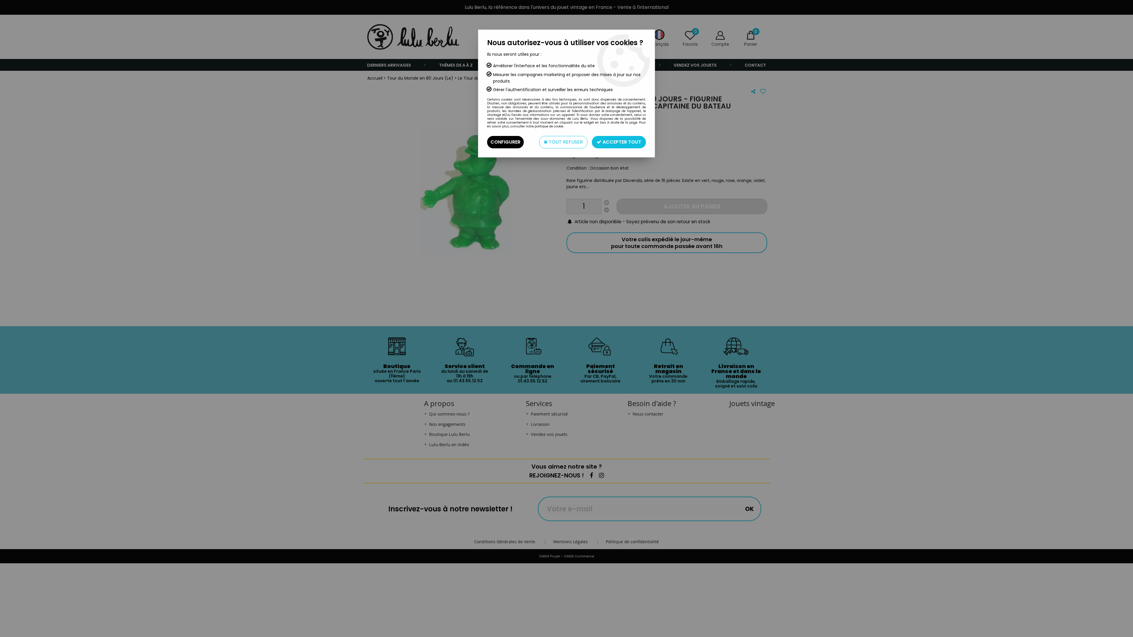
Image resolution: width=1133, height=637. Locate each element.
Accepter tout (621, 142)
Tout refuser (565, 142)
